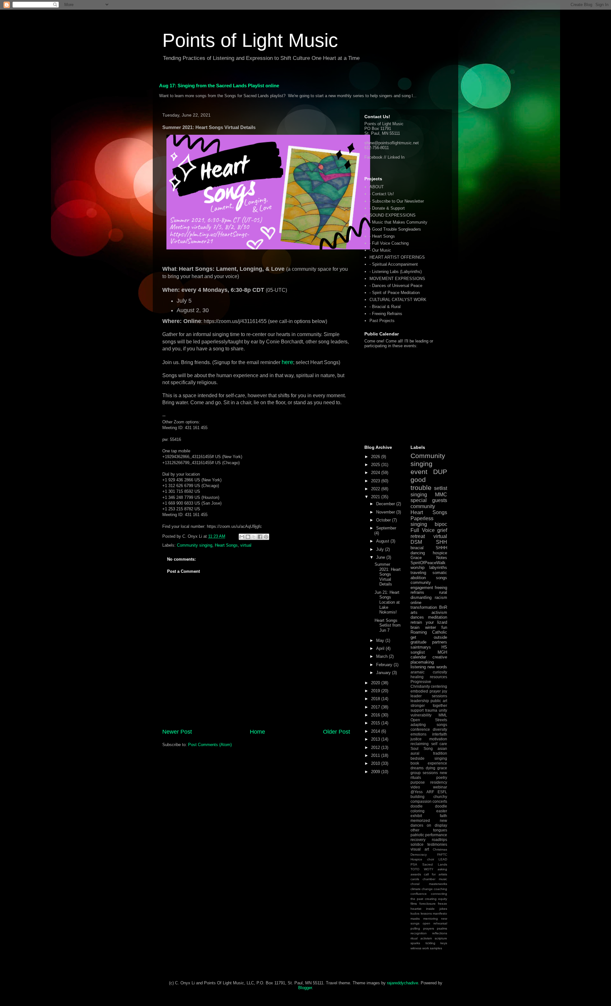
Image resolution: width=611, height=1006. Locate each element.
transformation (424, 607)
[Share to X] (254, 537)
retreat (418, 536)
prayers (428, 928)
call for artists (435, 874)
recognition (419, 933)
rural (443, 592)
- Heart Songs (382, 236)
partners (439, 642)
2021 (376, 496)
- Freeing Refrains (385, 313)
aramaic (418, 672)
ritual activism (421, 938)
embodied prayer (426, 691)
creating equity (436, 899)
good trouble (421, 483)
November (386, 512)
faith (443, 816)
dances (417, 617)
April (381, 648)
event (419, 471)
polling (415, 928)
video (415, 787)
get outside (429, 637)
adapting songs (429, 724)
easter (441, 811)
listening (418, 667)
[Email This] (242, 537)
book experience (429, 763)
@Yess (417, 792)
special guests (429, 500)
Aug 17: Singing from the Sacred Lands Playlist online (219, 85)
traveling (418, 572)
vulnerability (421, 715)
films (414, 903)
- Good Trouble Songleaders (395, 229)
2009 (376, 771)
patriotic (417, 835)
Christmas (440, 849)
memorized (420, 820)
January (384, 672)
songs (441, 577)
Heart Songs (226, 545)
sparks (415, 943)
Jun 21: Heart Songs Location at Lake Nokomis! (387, 602)
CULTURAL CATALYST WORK (397, 299)
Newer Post (177, 732)
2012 (376, 747)
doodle (417, 806)
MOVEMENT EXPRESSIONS (397, 278)
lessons (426, 913)
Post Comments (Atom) (210, 744)
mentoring (430, 918)
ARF (430, 792)
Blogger (305, 987)
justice (416, 739)
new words (437, 667)
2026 (376, 456)
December (386, 503)
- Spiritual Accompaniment (393, 264)
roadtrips (439, 839)
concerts (439, 801)
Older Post (336, 732)
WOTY (428, 869)
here (287, 362)
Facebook (373, 157)
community (423, 506)
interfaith (439, 734)
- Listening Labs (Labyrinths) (395, 271)
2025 (376, 464)
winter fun (436, 627)
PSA (414, 864)
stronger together (429, 705)
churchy (440, 796)
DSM (416, 542)
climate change (422, 889)
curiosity (440, 672)
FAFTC (442, 854)
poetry (441, 777)
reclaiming (420, 744)
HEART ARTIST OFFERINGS (397, 257)
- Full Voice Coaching (389, 243)
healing (417, 677)
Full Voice (423, 530)
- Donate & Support (387, 208)
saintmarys (421, 647)
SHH (441, 542)
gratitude (418, 642)
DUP (440, 471)
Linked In (396, 157)
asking (442, 869)
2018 (376, 698)
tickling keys (436, 943)
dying (430, 768)
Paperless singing (422, 521)
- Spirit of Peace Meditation (394, 292)
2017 (376, 707)
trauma (431, 710)
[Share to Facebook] (260, 537)
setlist (440, 488)
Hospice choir (422, 859)
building (418, 796)
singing (419, 494)
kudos (415, 913)
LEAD (443, 859)
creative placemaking (429, 660)
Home (257, 732)
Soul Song (422, 748)
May (380, 640)
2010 (376, 763)
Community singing (194, 545)
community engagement (422, 585)
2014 (376, 731)
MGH (442, 652)
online (416, 602)
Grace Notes (429, 557)
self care (439, 744)
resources (438, 677)
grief (442, 530)
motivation (438, 739)
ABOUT (376, 186)
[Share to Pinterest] (266, 537)
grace (442, 768)
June (381, 557)
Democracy (419, 854)
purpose (418, 782)
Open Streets (429, 720)
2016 (376, 715)
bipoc (441, 524)
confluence (419, 893)
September (386, 528)
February (385, 664)
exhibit (416, 816)
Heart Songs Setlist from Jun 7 (388, 625)
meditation (437, 617)
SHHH (441, 547)
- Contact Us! (381, 193)
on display (437, 825)
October (384, 520)
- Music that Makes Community (398, 222)
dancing (418, 552)
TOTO (415, 869)
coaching (440, 889)
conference (420, 729)
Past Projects (382, 320)
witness (416, 948)
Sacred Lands (434, 864)
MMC (441, 494)
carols (415, 879)
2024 (376, 472)
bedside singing (429, 758)
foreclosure (427, 903)
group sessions (424, 773)
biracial (417, 547)
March (382, 656)
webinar (440, 787)
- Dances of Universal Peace (395, 285)
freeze (442, 903)
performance (436, 835)
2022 (376, 488)
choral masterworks (429, 884)
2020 (376, 682)
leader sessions (429, 696)
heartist (416, 908)
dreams (417, 768)
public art (439, 701)
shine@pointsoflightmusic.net (391, 142)
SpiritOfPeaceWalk (428, 562)
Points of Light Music (250, 40)
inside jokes (436, 908)
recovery (418, 839)
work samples (432, 948)
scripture (441, 938)
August (383, 541)
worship (418, 567)
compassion (421, 801)
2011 (376, 755)
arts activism (429, 612)
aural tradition (429, 753)
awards (416, 874)
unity (443, 710)
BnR (443, 607)
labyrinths (438, 567)
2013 (376, 739)
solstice (417, 844)
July (380, 549)
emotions (418, 734)
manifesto (440, 913)
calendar (418, 657)
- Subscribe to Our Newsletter (396, 201)
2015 (376, 723)
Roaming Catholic (429, 632)
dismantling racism (429, 597)
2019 (376, 690)
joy (444, 691)
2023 (376, 480)
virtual (245, 545)
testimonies (437, 844)
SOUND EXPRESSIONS (392, 215)
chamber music (435, 879)
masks (415, 918)
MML (443, 715)
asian (442, 748)
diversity (440, 729)
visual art (420, 849)
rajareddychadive (402, 983)
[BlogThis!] (248, 537)
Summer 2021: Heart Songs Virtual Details (388, 574)
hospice (440, 552)
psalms (442, 928)
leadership (420, 701)
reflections (439, 933)
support (417, 710)
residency (438, 782)
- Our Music (380, 250)
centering (439, 686)
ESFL (442, 792)
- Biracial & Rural (385, 306)
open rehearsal (435, 923)
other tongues (429, 830)
